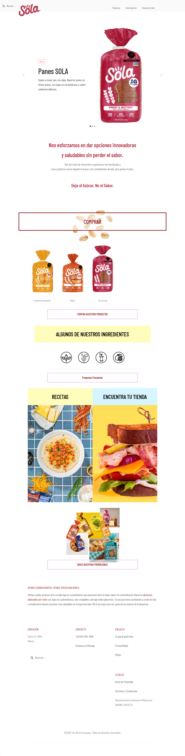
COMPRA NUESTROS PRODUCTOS (92, 314)
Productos (116, 7)
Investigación (131, 7)
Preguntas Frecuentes (92, 377)
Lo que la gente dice (124, 636)
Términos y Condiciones (126, 691)
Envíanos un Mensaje (85, 645)
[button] (22, 75)
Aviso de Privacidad (124, 682)
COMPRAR (92, 221)
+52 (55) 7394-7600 (84, 636)
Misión (118, 654)
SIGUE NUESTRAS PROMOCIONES (92, 564)
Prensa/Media (121, 645)
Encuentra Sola (148, 7)
